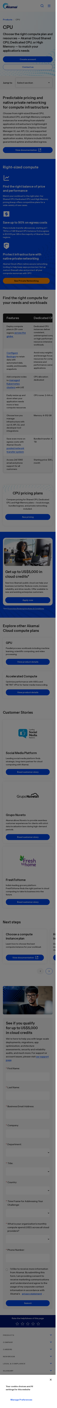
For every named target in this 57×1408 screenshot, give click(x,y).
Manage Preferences (13, 1399)
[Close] (51, 1379)
